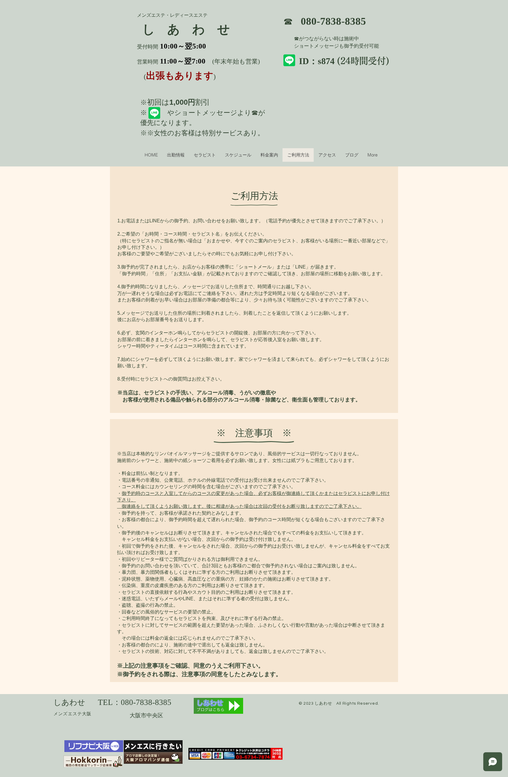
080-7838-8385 (333, 21)
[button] (238, 155)
